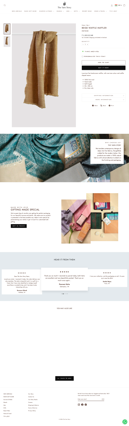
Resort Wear (87, 11)
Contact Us (31, 397)
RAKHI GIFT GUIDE (30, 11)
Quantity (86, 41)
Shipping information (103, 95)
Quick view (18, 355)
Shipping (91, 37)
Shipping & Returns (33, 405)
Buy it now (103, 68)
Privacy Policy (32, 411)
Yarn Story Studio (32, 399)
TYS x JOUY (113, 11)
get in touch (19, 226)
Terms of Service (32, 408)
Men (68, 11)
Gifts (76, 11)
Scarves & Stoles (46, 11)
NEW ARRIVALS (17, 11)
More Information (104, 99)
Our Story (30, 394)
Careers (30, 402)
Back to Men (65, 378)
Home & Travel (100, 11)
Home (83, 25)
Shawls (60, 11)
